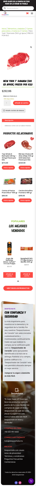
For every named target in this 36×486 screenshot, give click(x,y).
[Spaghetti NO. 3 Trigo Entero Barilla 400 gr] (26, 256)
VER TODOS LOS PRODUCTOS (18, 288)
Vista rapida (8, 168)
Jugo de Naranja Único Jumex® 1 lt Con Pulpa (9, 261)
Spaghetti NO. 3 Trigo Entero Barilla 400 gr (26, 260)
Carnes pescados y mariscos (17, 30)
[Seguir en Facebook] (16, 482)
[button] (31, 47)
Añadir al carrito (21, 103)
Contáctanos (9, 462)
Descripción (9, 120)
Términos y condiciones (14, 456)
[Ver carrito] (31, 481)
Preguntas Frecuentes (13, 459)
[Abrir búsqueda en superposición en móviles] (18, 8)
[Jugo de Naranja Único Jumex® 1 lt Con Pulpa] (9, 256)
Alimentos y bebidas (16, 29)
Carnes (24, 31)
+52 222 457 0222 (11, 432)
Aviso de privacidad (12, 453)
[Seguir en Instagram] (20, 482)
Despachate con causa (14, 450)
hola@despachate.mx (13, 441)
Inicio (4, 29)
